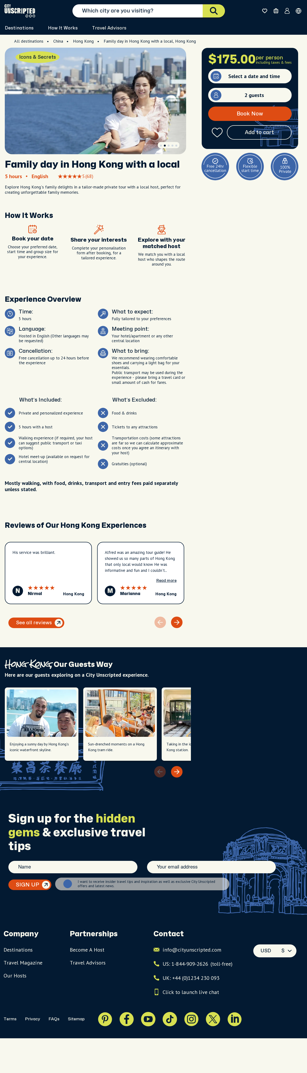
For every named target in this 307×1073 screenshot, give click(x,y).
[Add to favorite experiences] (217, 132)
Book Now (250, 113)
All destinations (28, 41)
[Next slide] (177, 622)
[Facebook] (126, 1019)
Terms (10, 1019)
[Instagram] (191, 1019)
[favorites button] (264, 11)
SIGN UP (27, 884)
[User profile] (287, 11)
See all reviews (34, 622)
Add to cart (259, 132)
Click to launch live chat (191, 992)
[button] (161, 146)
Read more (166, 581)
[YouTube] (148, 1019)
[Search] (214, 10)
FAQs (53, 1019)
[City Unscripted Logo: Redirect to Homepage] (20, 11)
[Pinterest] (105, 1019)
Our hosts (15, 975)
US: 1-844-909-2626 (197, 963)
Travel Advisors (109, 28)
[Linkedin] (234, 1019)
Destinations (18, 949)
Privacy (32, 1019)
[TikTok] (170, 1019)
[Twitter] (213, 1019)
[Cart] (276, 11)
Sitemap (76, 1019)
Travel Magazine (23, 962)
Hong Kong (83, 41)
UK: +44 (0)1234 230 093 (191, 978)
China (58, 41)
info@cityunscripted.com (192, 949)
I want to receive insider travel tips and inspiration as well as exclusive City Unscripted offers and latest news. (146, 884)
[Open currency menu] (298, 11)
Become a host (87, 949)
